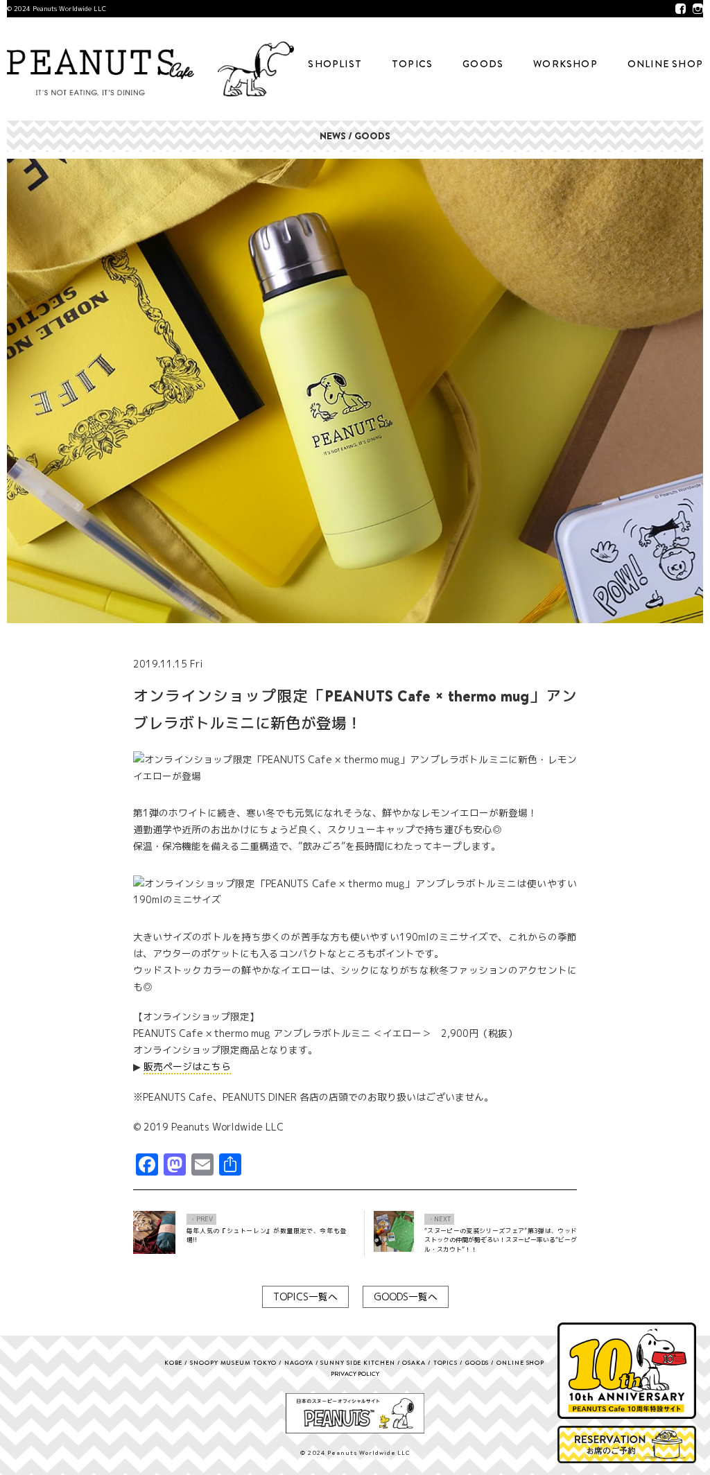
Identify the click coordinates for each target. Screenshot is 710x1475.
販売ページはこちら (187, 1066)
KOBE (173, 1362)
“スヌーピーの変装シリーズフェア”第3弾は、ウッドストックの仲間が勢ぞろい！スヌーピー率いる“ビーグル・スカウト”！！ (500, 1240)
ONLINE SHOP (665, 64)
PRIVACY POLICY (355, 1373)
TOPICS (412, 64)
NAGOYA (298, 1362)
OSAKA (414, 1362)
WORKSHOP (565, 64)
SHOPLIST (335, 64)
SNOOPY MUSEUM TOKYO (233, 1362)
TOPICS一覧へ (305, 1296)
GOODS (482, 64)
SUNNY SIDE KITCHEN (357, 1362)
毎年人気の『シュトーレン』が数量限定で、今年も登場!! (266, 1235)
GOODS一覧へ (406, 1296)
